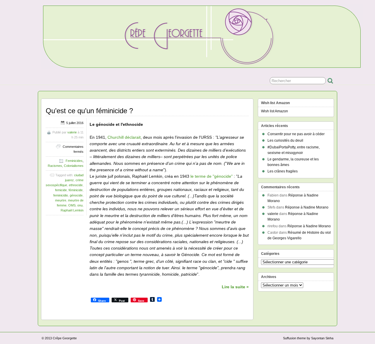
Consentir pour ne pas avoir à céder (296, 134)
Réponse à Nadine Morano (306, 207)
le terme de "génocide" (211, 176)
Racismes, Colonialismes (65, 165)
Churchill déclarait (124, 137)
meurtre (60, 200)
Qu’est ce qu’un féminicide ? (89, 111)
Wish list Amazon (274, 111)
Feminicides (74, 160)
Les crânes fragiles (282, 171)
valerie (72, 132)
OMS (72, 205)
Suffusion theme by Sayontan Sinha (308, 338)
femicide (61, 190)
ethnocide (76, 185)
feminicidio (60, 195)
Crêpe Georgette (65, 338)
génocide (76, 195)
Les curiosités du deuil (285, 140)
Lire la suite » (235, 286)
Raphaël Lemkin (72, 210)
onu (80, 205)
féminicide (76, 190)
